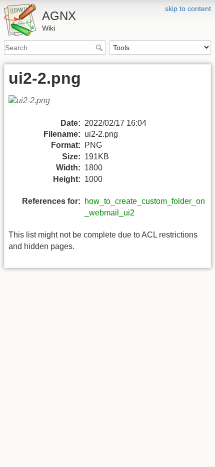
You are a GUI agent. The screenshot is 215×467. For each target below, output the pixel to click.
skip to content (188, 9)
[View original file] (35, 105)
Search (100, 47)
